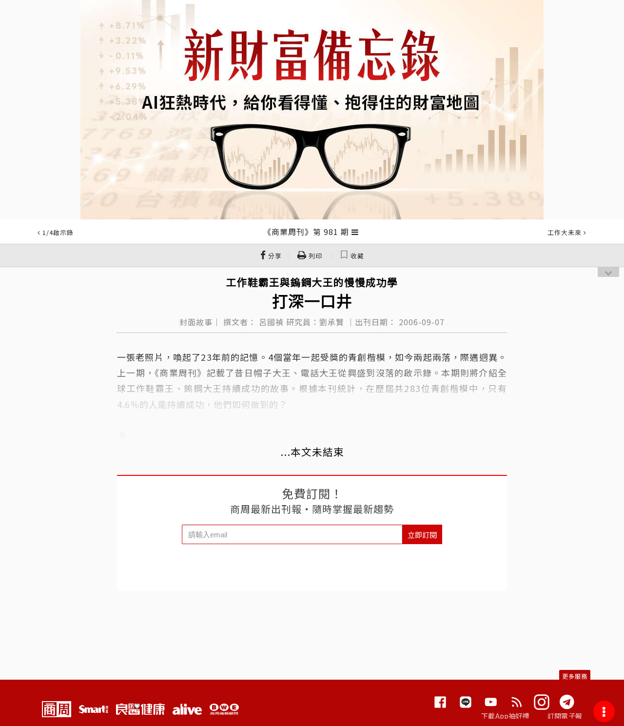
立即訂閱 (422, 535)
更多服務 (574, 676)
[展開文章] (355, 231)
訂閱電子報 (564, 716)
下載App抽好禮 (505, 716)
